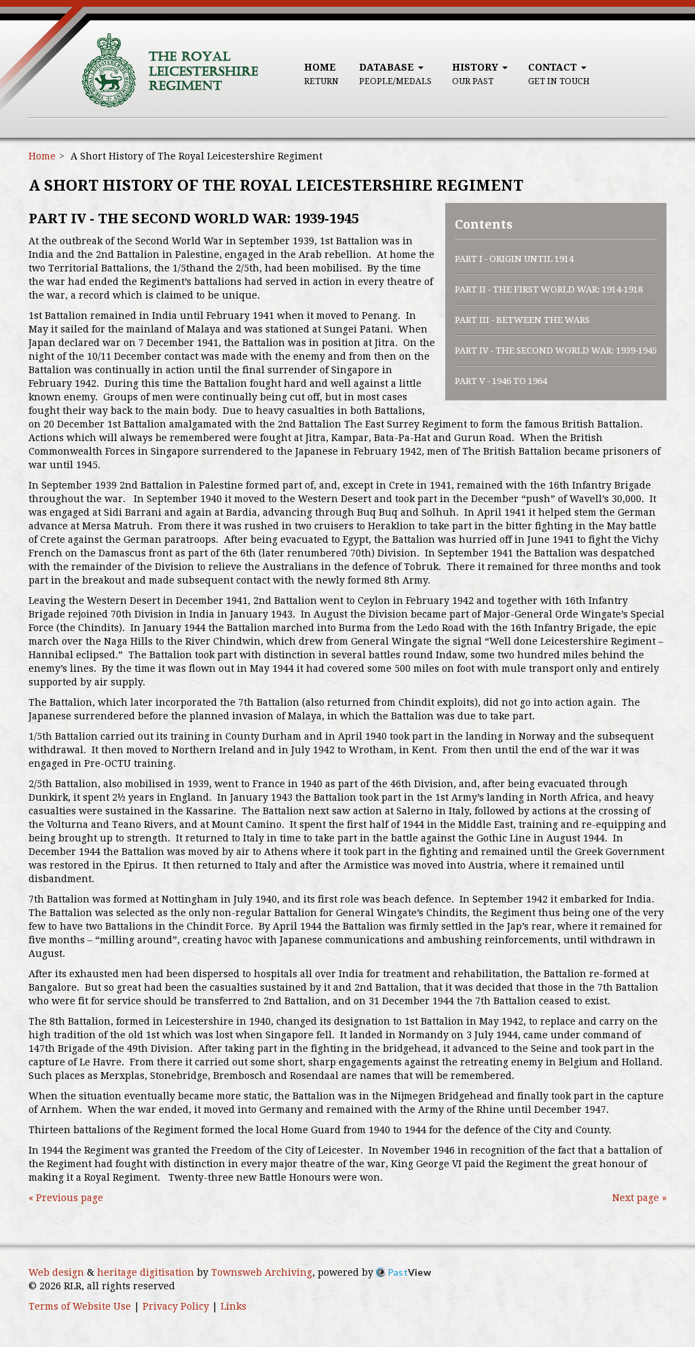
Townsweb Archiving (261, 1272)
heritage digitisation (145, 1272)
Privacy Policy (176, 1306)
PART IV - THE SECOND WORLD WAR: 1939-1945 (556, 350)
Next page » (639, 1197)
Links (233, 1306)
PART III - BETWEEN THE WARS (522, 320)
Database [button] (395, 74)
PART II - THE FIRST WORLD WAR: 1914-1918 (549, 289)
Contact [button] (559, 74)
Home (321, 74)
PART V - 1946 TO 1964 (501, 381)
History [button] (476, 74)
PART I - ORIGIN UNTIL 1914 (514, 259)
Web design (56, 1272)
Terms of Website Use (80, 1306)
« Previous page (66, 1197)
